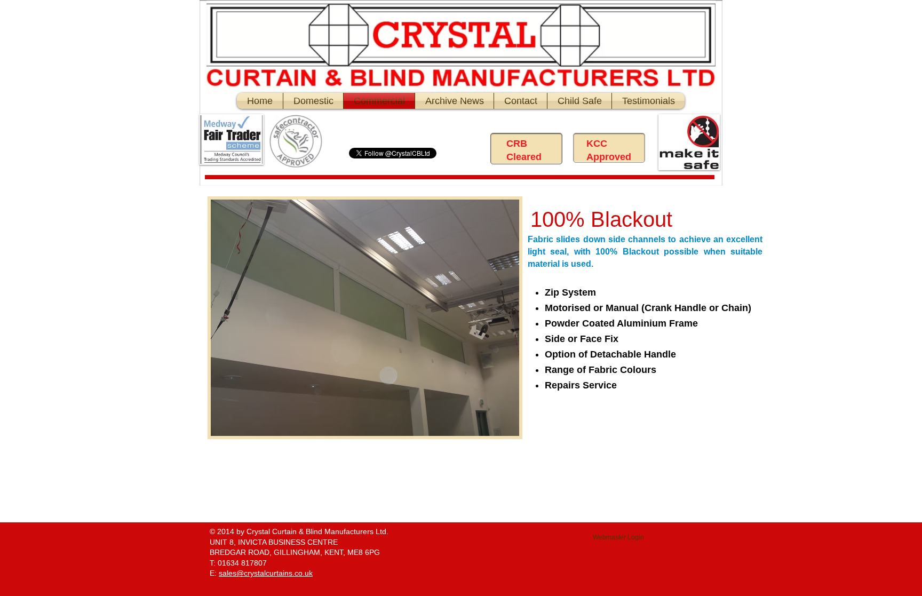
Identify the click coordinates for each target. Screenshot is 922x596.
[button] (365, 317)
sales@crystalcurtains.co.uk (266, 573)
